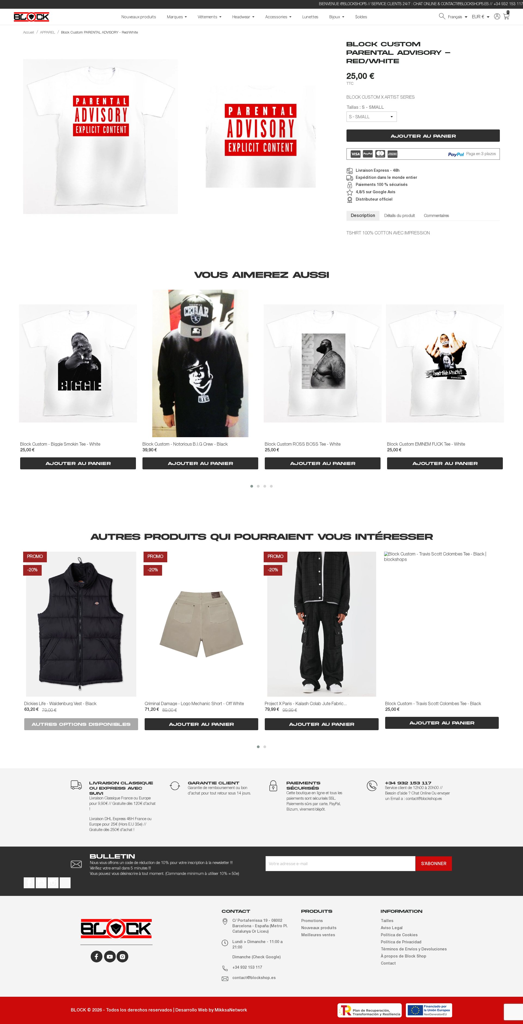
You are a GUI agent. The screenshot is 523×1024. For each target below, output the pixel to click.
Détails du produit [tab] (399, 216)
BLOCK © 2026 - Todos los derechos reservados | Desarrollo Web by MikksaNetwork (159, 1010)
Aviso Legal (392, 928)
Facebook (29, 882)
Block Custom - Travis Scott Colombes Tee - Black (433, 704)
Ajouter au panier (423, 136)
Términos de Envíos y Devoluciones (414, 949)
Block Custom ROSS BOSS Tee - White (302, 444)
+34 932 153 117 (247, 967)
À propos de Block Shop (403, 956)
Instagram (53, 882)
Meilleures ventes (318, 935)
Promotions (312, 921)
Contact (388, 963)
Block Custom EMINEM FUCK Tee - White (426, 444)
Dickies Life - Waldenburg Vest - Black (60, 704)
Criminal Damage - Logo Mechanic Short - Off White (194, 704)
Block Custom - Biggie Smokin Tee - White (60, 444)
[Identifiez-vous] (497, 18)
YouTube (41, 882)
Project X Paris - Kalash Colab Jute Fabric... (306, 704)
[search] (442, 18)
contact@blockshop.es (254, 978)
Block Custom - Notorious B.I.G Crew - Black (185, 444)
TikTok (65, 882)
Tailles (387, 921)
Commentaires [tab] (436, 216)
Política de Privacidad (401, 942)
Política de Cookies (399, 935)
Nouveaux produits (318, 928)
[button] (251, 486)
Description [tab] (363, 216)
